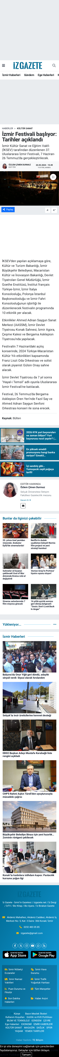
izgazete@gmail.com (32, 933)
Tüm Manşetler (42, 988)
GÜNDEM (36, 1020)
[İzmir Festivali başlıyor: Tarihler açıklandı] (29, 188)
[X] (20, 945)
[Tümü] (54, 624)
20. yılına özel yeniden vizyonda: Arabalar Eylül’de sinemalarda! (14, 543)
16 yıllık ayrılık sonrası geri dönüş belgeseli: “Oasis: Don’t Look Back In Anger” (42, 605)
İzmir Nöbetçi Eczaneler (14, 971)
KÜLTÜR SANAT (25, 128)
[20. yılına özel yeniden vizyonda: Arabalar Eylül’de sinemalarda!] (15, 530)
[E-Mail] (23, 505)
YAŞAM (19, 1031)
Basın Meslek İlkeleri (36, 1013)
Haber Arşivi (41, 998)
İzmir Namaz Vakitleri (13, 981)
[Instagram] (26, 945)
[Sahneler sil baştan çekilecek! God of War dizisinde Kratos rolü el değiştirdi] (15, 560)
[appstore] (15, 955)
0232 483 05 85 (31, 927)
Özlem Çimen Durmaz (32, 487)
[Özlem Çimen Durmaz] (10, 489)
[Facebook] (15, 945)
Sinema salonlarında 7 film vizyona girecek (14, 602)
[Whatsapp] (38, 945)
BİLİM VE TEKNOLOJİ (18, 1020)
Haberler (7, 128)
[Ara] (54, 66)
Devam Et (24, 500)
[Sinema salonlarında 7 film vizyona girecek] (15, 591)
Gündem (29, 75)
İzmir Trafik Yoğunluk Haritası (40, 981)
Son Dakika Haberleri (12, 1000)
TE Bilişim (37, 1040)
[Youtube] (32, 945)
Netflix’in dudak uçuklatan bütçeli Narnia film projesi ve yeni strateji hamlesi (43, 544)
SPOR (49, 1027)
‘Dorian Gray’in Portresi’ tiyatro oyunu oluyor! (42, 572)
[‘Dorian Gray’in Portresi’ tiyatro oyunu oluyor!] (43, 560)
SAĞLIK (40, 1027)
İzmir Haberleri (11, 75)
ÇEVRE (47, 1020)
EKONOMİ (26, 1024)
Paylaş (9, 209)
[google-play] (43, 955)
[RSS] (44, 945)
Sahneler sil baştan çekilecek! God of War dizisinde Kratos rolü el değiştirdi (14, 575)
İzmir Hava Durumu (38, 971)
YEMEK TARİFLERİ (34, 1031)
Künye (17, 1013)
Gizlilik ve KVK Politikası (39, 1017)
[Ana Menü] (3, 65)
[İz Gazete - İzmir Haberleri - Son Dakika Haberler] (28, 65)
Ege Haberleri (46, 75)
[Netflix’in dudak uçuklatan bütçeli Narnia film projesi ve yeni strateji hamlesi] (43, 530)
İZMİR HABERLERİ (43, 1024)
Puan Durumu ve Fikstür (15, 990)
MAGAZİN (29, 1027)
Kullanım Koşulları (15, 1017)
